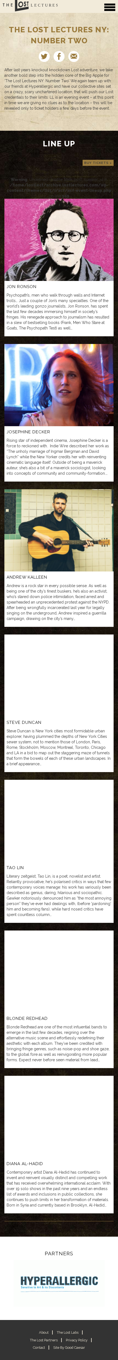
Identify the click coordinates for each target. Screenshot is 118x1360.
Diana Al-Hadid (25, 1163)
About (44, 1332)
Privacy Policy (77, 1340)
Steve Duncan (24, 722)
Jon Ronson (21, 286)
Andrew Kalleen (27, 577)
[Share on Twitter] (44, 56)
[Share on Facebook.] (59, 56)
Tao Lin (15, 867)
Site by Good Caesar (69, 1347)
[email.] (73, 56)
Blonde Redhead (27, 1018)
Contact (39, 1347)
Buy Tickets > (98, 163)
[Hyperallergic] (59, 1283)
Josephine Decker (28, 431)
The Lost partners (44, 1340)
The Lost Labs (67, 1332)
